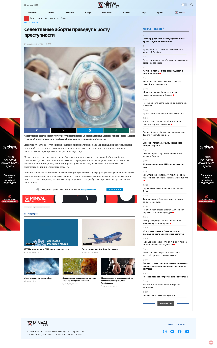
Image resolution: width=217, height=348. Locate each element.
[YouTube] (187, 331)
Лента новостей (153, 28)
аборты (28, 207)
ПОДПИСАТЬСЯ (115, 189)
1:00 (145, 46)
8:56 (145, 35)
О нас (170, 324)
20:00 (146, 249)
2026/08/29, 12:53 (109, 286)
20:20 (146, 238)
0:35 (145, 67)
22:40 (146, 129)
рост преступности (41, 207)
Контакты (180, 324)
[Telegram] (172, 331)
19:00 (146, 281)
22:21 (146, 139)
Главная (27, 23)
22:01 (146, 150)
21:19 (146, 196)
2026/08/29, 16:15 (90, 252)
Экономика (107, 12)
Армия (160, 12)
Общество (69, 12)
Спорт (144, 12)
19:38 (146, 260)
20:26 (146, 228)
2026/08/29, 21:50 (33, 252)
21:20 (146, 185)
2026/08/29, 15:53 (33, 281)
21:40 (146, 171)
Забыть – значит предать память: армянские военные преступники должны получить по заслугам (165, 266)
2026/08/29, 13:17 (71, 284)
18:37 (146, 292)
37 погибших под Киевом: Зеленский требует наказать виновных (64, 18)
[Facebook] (179, 331)
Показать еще (166, 303)
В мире (88, 12)
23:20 (146, 110)
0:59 (145, 57)
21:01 (146, 206)
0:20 (145, 78)
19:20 (146, 273)
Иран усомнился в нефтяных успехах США (163, 113)
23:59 (146, 89)
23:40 (146, 99)
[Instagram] (165, 331)
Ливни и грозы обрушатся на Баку (38, 278)
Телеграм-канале (88, 189)
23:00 (146, 118)
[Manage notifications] (211, 342)
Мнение (126, 12)
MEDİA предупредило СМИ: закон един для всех (46, 249)
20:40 (146, 217)
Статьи (51, 12)
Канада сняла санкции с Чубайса (159, 295)
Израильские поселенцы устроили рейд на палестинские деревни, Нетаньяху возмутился (165, 176)
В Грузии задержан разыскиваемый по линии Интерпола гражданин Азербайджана (117, 280)
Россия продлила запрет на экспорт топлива (165, 277)
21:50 (146, 161)
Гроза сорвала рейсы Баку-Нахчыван (100, 249)
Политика (32, 12)
